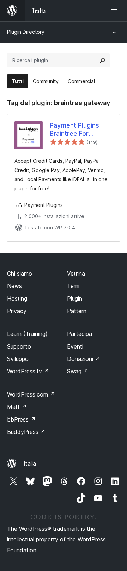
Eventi (75, 346)
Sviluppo (18, 358)
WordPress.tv (28, 371)
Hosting (17, 298)
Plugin (74, 298)
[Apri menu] (115, 10)
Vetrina (76, 273)
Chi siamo (19, 273)
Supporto (19, 346)
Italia (30, 463)
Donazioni (83, 358)
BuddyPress (26, 431)
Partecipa (79, 333)
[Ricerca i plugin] (103, 60)
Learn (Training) (27, 333)
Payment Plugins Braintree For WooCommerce (74, 130)
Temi (73, 285)
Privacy (16, 310)
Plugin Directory (25, 32)
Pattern (76, 310)
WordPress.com (31, 394)
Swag (78, 371)
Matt (17, 406)
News (14, 285)
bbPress (21, 419)
